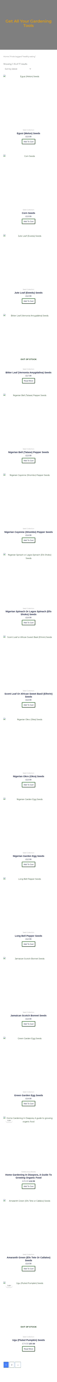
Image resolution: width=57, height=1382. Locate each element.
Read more (28, 381)
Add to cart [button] (29, 142)
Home (6, 57)
